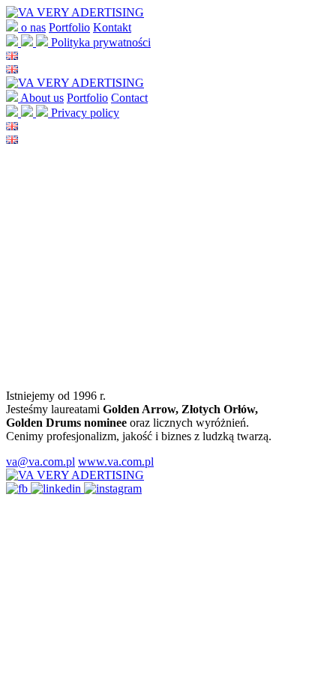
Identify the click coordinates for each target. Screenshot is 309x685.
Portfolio (69, 27)
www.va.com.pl (116, 461)
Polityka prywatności (101, 42)
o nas (33, 27)
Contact (129, 97)
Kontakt (112, 27)
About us (42, 97)
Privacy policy (85, 112)
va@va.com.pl (40, 461)
